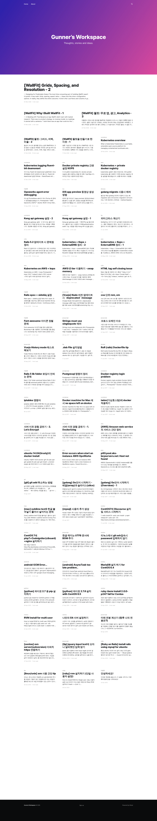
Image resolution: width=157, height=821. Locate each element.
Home (26, 4)
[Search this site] (131, 4)
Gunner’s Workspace (29, 805)
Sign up (81, 805)
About (33, 4)
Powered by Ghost (127, 805)
